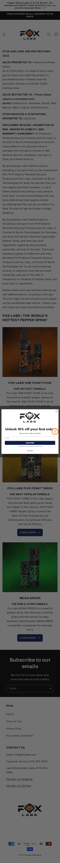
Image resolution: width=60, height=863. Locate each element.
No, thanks (30, 450)
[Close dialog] (56, 411)
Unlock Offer (30, 443)
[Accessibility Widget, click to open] (55, 431)
